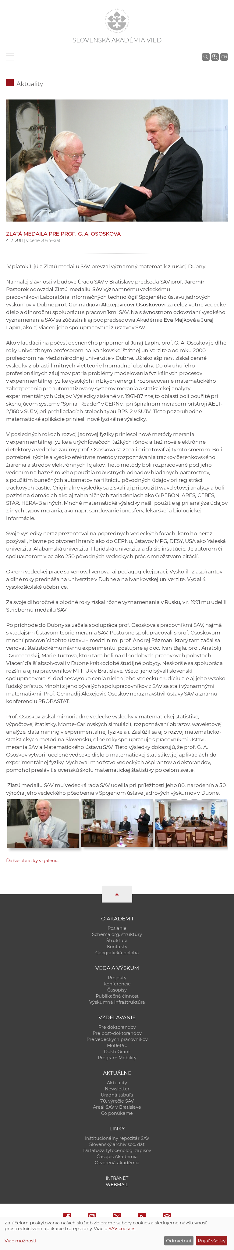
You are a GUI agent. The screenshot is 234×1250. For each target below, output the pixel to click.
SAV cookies (121, 1228)
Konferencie (117, 984)
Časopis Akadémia (117, 1156)
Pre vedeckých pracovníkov (117, 1039)
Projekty (117, 978)
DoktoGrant (117, 1051)
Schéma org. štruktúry (117, 934)
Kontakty (117, 946)
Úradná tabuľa (117, 1095)
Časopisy (117, 990)
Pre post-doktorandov (117, 1033)
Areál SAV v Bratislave (117, 1107)
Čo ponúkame (117, 1113)
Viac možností (20, 1241)
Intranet (117, 1178)
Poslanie (117, 928)
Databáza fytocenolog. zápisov (117, 1150)
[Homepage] (117, 21)
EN (224, 56)
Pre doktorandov (117, 1027)
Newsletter (117, 1089)
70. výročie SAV (117, 1101)
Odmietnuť (179, 1241)
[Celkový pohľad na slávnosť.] (191, 821)
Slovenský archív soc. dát (117, 1144)
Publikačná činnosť (117, 996)
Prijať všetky (211, 1241)
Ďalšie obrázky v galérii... (32, 860)
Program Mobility (117, 1057)
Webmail (117, 1184)
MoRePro (117, 1045)
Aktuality (29, 84)
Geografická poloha (117, 953)
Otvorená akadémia (117, 1162)
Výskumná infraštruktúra (117, 1002)
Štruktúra (117, 940)
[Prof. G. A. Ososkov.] (43, 822)
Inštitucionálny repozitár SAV (117, 1138)
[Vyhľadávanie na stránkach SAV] (206, 56)
